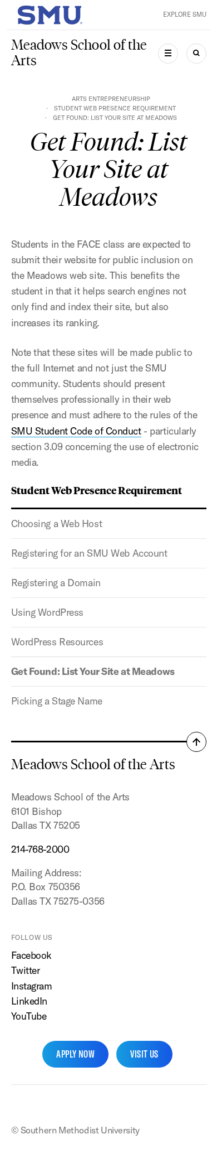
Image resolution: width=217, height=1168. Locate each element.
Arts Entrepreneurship (111, 99)
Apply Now (75, 1054)
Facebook (31, 955)
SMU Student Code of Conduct (76, 430)
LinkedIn (29, 1001)
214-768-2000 (40, 849)
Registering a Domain (56, 582)
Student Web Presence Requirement (115, 108)
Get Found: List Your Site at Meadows (93, 671)
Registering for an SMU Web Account (89, 553)
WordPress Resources (57, 641)
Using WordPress (47, 612)
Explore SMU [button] (184, 14)
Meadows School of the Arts (79, 52)
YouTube (29, 1016)
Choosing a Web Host (56, 523)
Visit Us (144, 1054)
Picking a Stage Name (56, 700)
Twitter (25, 970)
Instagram (31, 985)
